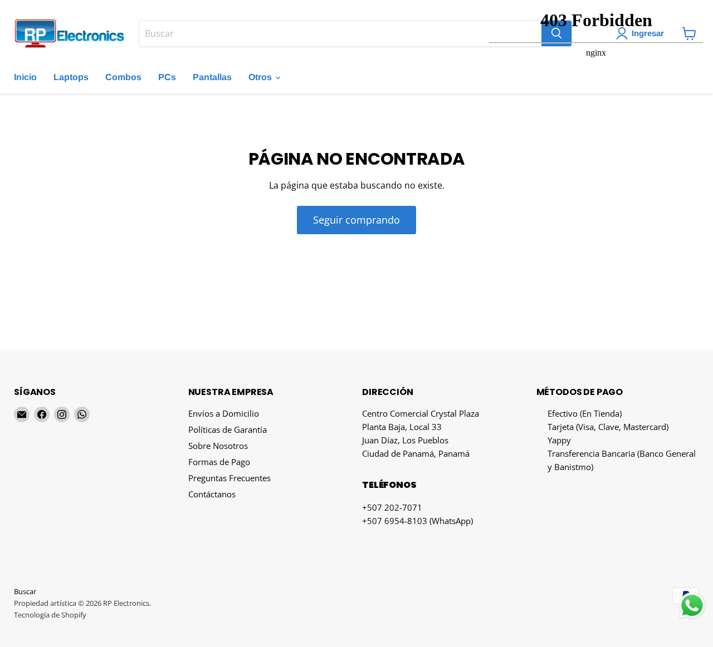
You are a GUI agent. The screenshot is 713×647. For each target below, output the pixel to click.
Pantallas (212, 77)
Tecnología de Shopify (50, 615)
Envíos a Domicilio (223, 413)
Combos (123, 77)
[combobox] (340, 33)
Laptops (71, 77)
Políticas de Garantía (227, 429)
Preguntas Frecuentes (229, 477)
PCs (167, 77)
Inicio (25, 77)
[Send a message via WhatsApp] (692, 605)
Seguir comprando (356, 219)
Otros (261, 77)
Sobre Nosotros (218, 445)
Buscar (25, 591)
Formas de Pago (219, 461)
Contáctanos (212, 494)
